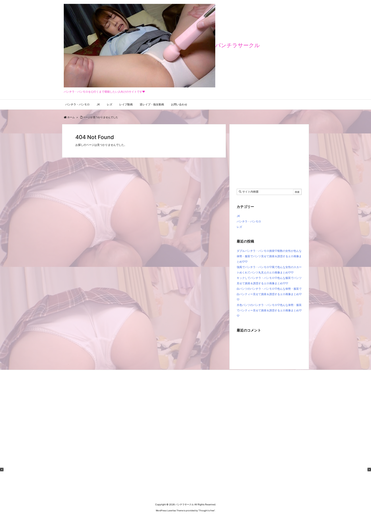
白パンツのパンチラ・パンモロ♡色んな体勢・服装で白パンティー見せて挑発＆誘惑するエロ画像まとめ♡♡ (269, 294)
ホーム (71, 117)
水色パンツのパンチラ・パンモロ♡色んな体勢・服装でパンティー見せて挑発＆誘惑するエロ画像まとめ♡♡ (269, 310)
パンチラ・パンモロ (249, 221)
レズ (239, 226)
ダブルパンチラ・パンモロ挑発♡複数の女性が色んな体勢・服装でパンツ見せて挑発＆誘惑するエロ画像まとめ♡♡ (269, 256)
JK (238, 216)
